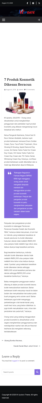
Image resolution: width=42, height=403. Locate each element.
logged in (15, 361)
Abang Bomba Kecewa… (13, 341)
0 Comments (30, 89)
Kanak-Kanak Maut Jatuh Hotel (26, 346)
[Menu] (3, 20)
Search (37, 372)
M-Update (20, 395)
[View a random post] (39, 20)
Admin (21, 89)
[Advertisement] (21, 45)
